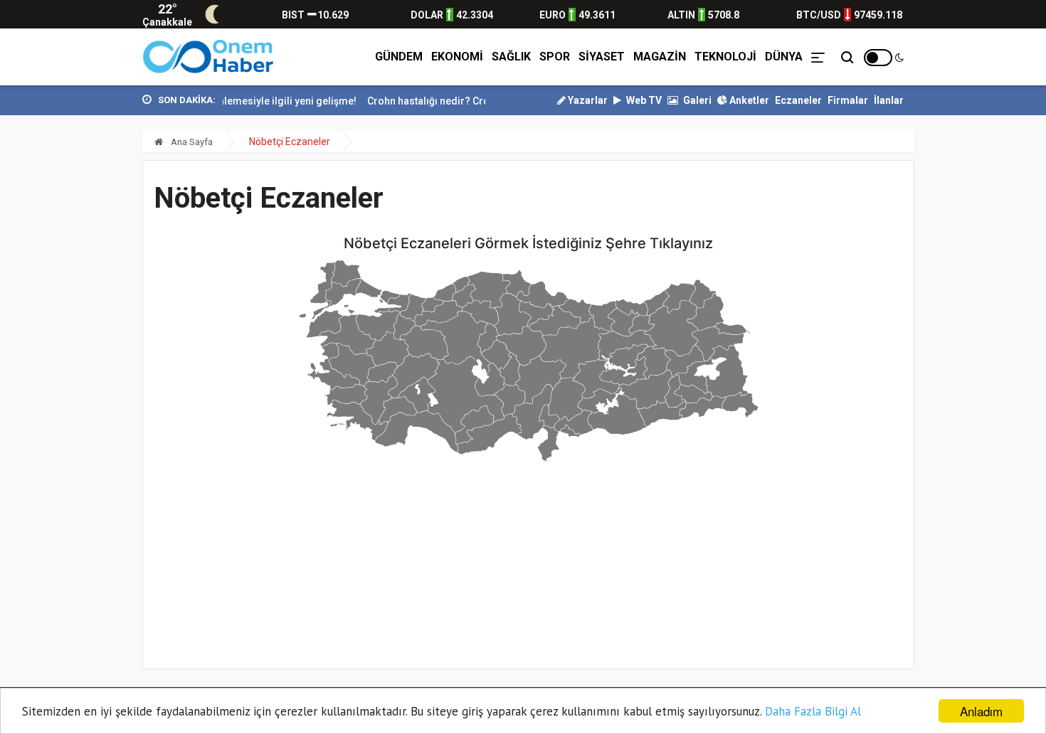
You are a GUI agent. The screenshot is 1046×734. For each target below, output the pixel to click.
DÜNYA (784, 56)
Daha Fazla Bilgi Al (813, 711)
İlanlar (889, 100)
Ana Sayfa (191, 142)
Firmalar (848, 100)
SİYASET (602, 56)
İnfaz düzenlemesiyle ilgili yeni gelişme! (253, 101)
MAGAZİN (659, 56)
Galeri (696, 100)
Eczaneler (798, 100)
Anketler (748, 100)
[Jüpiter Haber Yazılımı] (208, 57)
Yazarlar (587, 100)
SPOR (554, 56)
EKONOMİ (457, 56)
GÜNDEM (399, 56)
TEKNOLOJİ (725, 56)
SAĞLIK (511, 56)
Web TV (643, 100)
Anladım (981, 711)
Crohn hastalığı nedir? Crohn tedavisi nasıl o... (464, 101)
